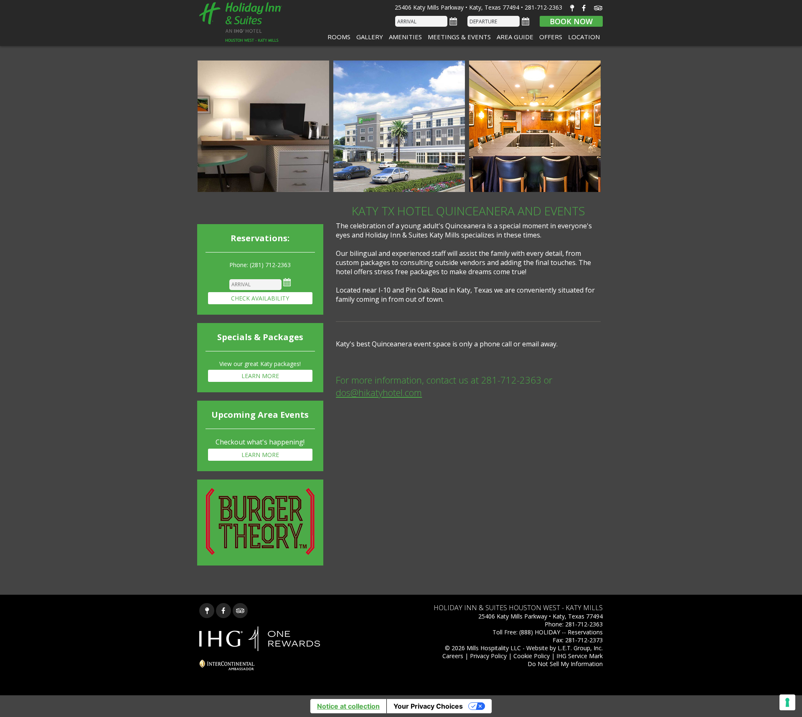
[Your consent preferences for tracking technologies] (787, 702)
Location (584, 37)
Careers (452, 656)
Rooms (338, 37)
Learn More (260, 376)
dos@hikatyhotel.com (379, 392)
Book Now (571, 21)
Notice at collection (348, 706)
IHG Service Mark (579, 656)
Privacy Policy (488, 656)
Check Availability (260, 298)
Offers (550, 37)
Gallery (369, 37)
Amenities (405, 37)
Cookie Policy (531, 656)
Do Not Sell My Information (565, 664)
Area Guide (515, 37)
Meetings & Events (459, 37)
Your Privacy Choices (428, 706)
